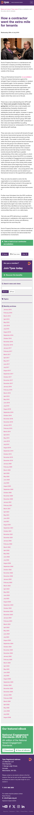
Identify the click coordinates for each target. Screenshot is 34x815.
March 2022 (7, 547)
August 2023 (7, 601)
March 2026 (7, 701)
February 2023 (8, 582)
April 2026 (6, 704)
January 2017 (8, 348)
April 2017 (6, 357)
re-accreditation (27, 77)
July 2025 (6, 675)
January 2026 (8, 695)
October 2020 (8, 492)
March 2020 (7, 470)
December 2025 (8, 691)
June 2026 (7, 711)
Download (9, 750)
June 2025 (7, 672)
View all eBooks (23, 750)
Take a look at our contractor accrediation (15, 242)
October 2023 (8, 608)
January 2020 (8, 463)
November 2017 (8, 380)
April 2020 (6, 473)
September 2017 (8, 373)
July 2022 (6, 560)
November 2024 (8, 650)
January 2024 (8, 618)
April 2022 (6, 550)
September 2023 (8, 605)
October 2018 (8, 415)
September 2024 (8, 643)
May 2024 (6, 630)
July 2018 (6, 406)
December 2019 (8, 460)
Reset (12, 291)
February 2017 (8, 351)
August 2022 (7, 563)
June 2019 (7, 441)
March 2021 (7, 508)
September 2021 (8, 528)
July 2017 (6, 367)
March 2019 (7, 431)
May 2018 (6, 399)
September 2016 (8, 335)
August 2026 (7, 717)
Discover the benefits (14, 275)
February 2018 (8, 390)
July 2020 (6, 483)
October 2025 (8, 685)
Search (6, 291)
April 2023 (6, 589)
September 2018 (8, 412)
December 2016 (8, 345)
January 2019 (8, 425)
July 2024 (6, 637)
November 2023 (8, 611)
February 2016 (8, 312)
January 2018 (8, 386)
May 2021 (6, 515)
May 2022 (6, 553)
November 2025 (8, 688)
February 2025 (8, 659)
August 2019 (7, 447)
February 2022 (8, 544)
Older (24, 254)
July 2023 (6, 598)
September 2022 (8, 566)
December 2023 (8, 614)
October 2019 (8, 454)
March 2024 (7, 624)
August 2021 (7, 524)
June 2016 (7, 325)
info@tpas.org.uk (10, 798)
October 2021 (8, 531)
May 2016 (6, 322)
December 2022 (8, 576)
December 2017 (8, 383)
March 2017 (7, 354)
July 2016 (6, 329)
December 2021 (8, 537)
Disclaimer (12, 811)
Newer (5, 254)
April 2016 (6, 319)
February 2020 (8, 467)
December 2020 (8, 499)
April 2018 (6, 396)
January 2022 (8, 540)
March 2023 (7, 585)
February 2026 (8, 698)
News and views (5, 9)
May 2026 (6, 707)
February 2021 (8, 505)
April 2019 (6, 434)
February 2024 (8, 621)
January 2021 (8, 502)
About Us (5, 811)
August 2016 (7, 332)
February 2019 (8, 428)
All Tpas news (15, 254)
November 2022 (8, 573)
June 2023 (7, 595)
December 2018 (8, 422)
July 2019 (6, 444)
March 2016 (7, 316)
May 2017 (6, 361)
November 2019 (8, 457)
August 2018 (7, 409)
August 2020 (7, 486)
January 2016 (8, 309)
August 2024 (7, 640)
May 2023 (6, 592)
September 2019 (8, 451)
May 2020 (6, 476)
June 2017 (7, 364)
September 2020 (8, 489)
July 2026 (6, 714)
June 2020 (7, 479)
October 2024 (8, 646)
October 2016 (8, 338)
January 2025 (8, 656)
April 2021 (6, 512)
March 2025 (7, 663)
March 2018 (7, 393)
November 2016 (8, 341)
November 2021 (8, 534)
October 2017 (8, 377)
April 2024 (6, 627)
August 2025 (7, 679)
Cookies (31, 811)
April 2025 (6, 666)
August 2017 (7, 370)
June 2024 (7, 634)
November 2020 (8, 496)
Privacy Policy (24, 811)
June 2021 (7, 518)
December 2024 (8, 653)
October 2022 (8, 569)
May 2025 (6, 669)
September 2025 (8, 682)
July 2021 (6, 521)
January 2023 (8, 579)
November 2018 (8, 418)
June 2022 (7, 557)
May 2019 (6, 438)
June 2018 (7, 402)
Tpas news (15, 9)
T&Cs (17, 811)
